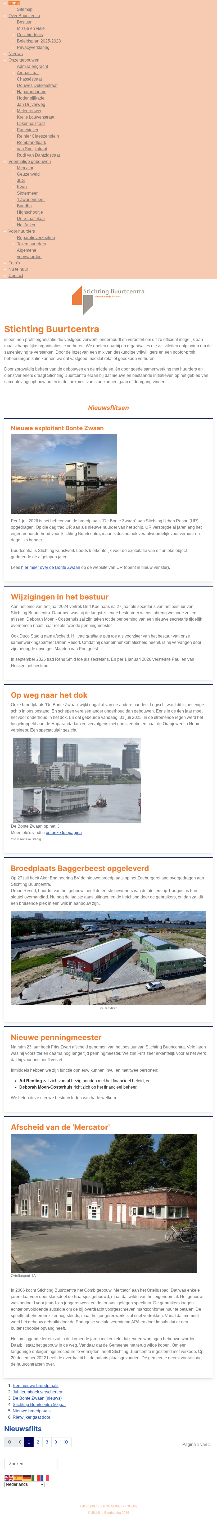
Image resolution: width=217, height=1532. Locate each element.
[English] (8, 1477)
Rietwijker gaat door (31, 1417)
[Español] (17, 1477)
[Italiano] (35, 1477)
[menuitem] (14, 3)
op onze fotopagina (64, 832)
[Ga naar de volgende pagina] (56, 1442)
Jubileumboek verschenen (37, 1392)
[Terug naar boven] (208, 1522)
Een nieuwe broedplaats (35, 1385)
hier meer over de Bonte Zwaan (50, 567)
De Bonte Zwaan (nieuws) (37, 1398)
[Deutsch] (26, 1477)
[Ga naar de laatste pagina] (66, 1442)
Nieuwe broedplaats (32, 1411)
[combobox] (30, 1464)
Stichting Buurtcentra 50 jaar (39, 1404)
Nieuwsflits (23, 1429)
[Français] (44, 1477)
